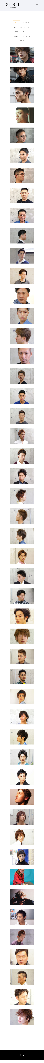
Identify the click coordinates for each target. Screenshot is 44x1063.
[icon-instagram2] (23, 1055)
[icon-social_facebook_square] (21, 1055)
